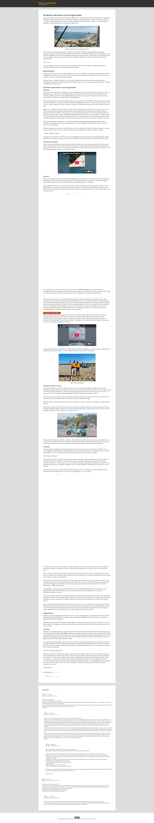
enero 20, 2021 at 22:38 (52, 696)
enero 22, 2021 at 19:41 (55, 745)
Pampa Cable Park (87, 291)
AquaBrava (54, 149)
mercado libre (67, 471)
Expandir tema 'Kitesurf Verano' (52, 313)
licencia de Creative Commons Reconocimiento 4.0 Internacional (82, 819)
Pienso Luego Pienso (47, 3)
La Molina (77, 189)
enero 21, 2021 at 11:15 (53, 714)
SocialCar (97, 397)
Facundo (50, 713)
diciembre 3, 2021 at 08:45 (54, 798)
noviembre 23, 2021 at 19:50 (53, 780)
